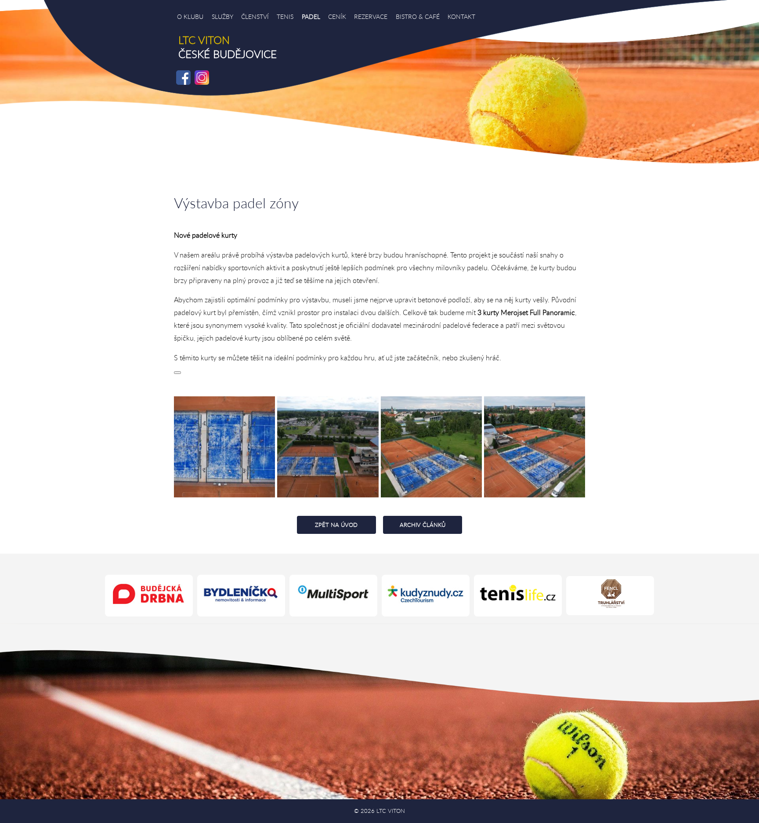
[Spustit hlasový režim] (177, 372)
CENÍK (337, 16)
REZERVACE (370, 16)
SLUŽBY (222, 16)
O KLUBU (190, 16)
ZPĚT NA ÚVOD (336, 525)
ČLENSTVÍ (255, 16)
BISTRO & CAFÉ (418, 16)
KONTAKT (461, 16)
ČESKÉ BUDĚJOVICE (227, 47)
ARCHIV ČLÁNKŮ (422, 525)
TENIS (285, 16)
